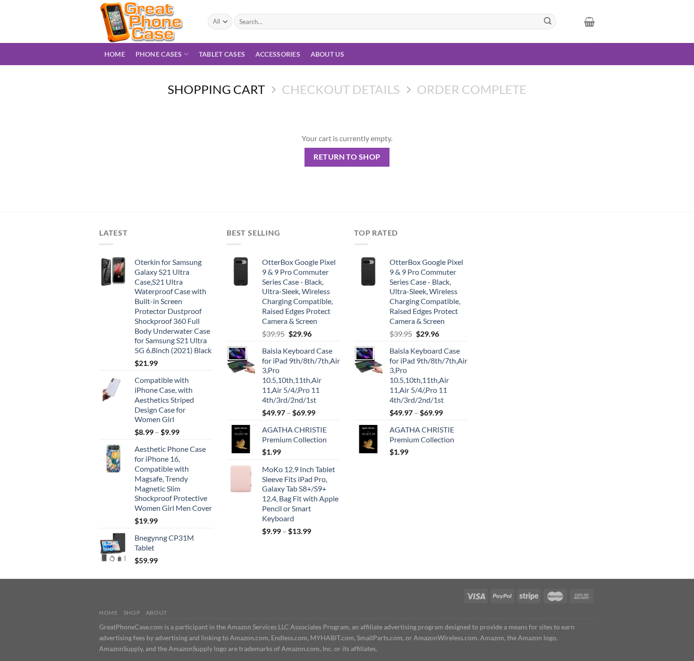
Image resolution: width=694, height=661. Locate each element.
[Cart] (589, 21)
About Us (327, 54)
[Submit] (548, 22)
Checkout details (341, 89)
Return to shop (347, 157)
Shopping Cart (216, 89)
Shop (132, 612)
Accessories (277, 54)
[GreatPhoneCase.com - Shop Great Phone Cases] (146, 21)
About (156, 612)
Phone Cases (158, 54)
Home (114, 54)
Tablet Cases (222, 54)
